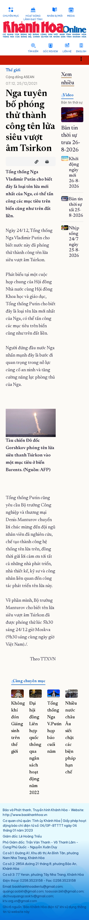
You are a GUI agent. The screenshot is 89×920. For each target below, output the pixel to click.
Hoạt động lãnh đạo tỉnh (33, 17)
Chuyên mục (11, 15)
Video (68, 95)
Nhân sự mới (55, 15)
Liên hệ (67, 51)
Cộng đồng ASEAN (20, 77)
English (81, 51)
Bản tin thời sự (71, 102)
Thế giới (13, 70)
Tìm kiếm (33, 51)
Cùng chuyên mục (29, 681)
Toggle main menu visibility (83, 58)
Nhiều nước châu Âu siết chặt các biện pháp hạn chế (71, 737)
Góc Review (50, 51)
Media (71, 15)
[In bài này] (46, 161)
